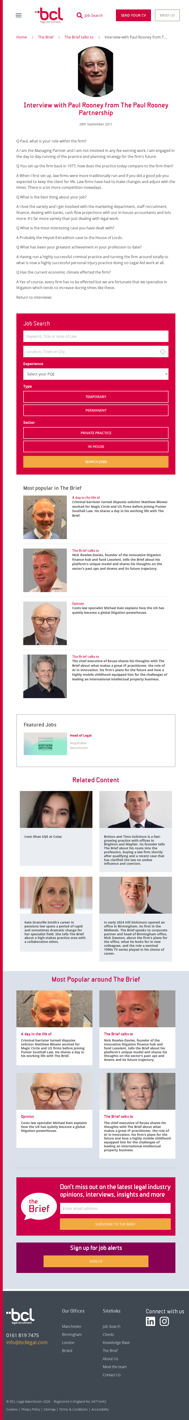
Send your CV (133, 15)
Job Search (111, 1326)
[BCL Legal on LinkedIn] (150, 1321)
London (68, 1342)
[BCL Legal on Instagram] (164, 1321)
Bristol (67, 1350)
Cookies (12, 1409)
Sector (29, 422)
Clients (108, 1334)
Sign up (96, 1261)
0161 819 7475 (22, 1335)
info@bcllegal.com (26, 1342)
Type (27, 386)
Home (21, 37)
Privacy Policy (30, 1409)
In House (96, 446)
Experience (33, 363)
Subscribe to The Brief (115, 1224)
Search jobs (96, 461)
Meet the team (115, 1366)
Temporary (96, 396)
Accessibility (100, 1409)
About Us (110, 1358)
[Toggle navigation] (18, 15)
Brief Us (167, 15)
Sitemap (50, 1409)
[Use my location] (162, 351)
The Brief (45, 37)
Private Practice (96, 433)
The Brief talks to (79, 37)
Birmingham (72, 1334)
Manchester (71, 1326)
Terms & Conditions (73, 1409)
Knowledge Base (116, 1342)
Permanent (96, 410)
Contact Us (112, 1374)
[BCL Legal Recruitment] (20, 1316)
